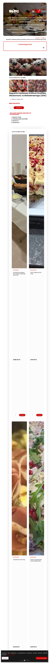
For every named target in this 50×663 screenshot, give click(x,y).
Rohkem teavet (11, 654)
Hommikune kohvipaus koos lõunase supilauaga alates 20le (19, 274)
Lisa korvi (18, 107)
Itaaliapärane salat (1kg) (19, 559)
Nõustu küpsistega (41, 658)
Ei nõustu (5, 658)
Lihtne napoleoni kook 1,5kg (35, 273)
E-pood (37, 38)
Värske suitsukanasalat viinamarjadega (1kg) (36, 560)
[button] (33, 11)
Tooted (42, 38)
